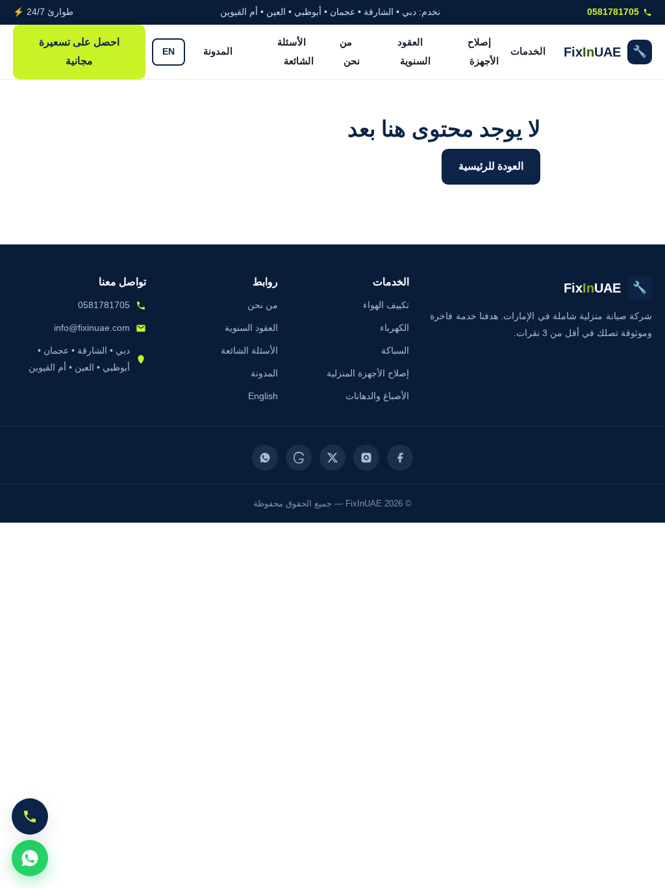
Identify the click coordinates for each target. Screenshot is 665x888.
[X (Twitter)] (332, 458)
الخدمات (528, 51)
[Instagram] (366, 458)
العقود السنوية (414, 51)
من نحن (350, 51)
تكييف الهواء (386, 305)
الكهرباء (394, 327)
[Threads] (299, 458)
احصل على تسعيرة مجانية (79, 51)
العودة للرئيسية (490, 166)
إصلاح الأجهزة (483, 51)
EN (168, 52)
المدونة (217, 51)
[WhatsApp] (265, 458)
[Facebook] (400, 458)
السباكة (395, 350)
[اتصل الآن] (30, 816)
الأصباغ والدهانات (377, 396)
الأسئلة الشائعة (295, 51)
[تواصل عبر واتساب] (30, 858)
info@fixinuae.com (92, 327)
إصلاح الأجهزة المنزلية (368, 373)
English (263, 396)
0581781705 (613, 12)
